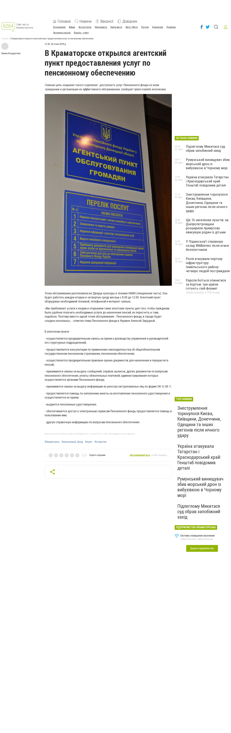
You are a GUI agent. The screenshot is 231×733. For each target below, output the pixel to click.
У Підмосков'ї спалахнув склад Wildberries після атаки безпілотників (207, 245)
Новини (85, 21)
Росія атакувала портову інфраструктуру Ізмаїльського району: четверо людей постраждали (208, 265)
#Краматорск (52, 441)
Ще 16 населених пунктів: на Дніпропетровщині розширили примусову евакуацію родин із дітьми (207, 226)
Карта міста (116, 27)
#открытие (101, 441)
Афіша (72, 27)
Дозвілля (171, 27)
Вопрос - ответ (81, 32)
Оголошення (59, 27)
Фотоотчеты (84, 27)
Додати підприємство (202, 548)
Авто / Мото (131, 27)
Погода (145, 27)
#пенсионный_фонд (72, 441)
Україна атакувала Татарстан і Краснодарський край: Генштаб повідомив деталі (207, 181)
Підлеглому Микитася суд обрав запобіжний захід (205, 148)
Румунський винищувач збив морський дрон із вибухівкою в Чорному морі (208, 164)
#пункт (89, 441)
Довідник (129, 21)
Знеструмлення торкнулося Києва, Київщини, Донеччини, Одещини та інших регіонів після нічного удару (207, 202)
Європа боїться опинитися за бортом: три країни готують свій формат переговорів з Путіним (206, 286)
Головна (64, 21)
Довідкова (157, 27)
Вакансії (106, 21)
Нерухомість (101, 27)
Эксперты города (62, 32)
